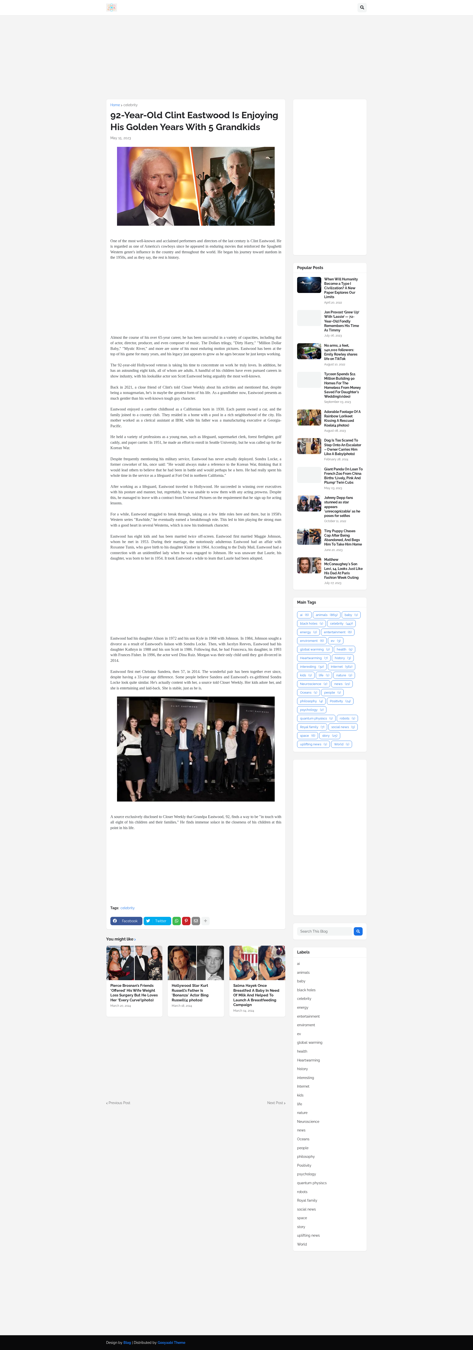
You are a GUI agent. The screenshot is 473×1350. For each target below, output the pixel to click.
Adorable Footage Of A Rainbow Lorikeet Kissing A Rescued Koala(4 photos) (342, 418)
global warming (315, 649)
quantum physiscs (316, 718)
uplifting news (313, 744)
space (307, 735)
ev (335, 641)
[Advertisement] (236, 57)
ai (304, 615)
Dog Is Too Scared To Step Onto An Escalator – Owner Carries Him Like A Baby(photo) (342, 447)
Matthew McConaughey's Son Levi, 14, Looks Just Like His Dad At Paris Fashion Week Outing (343, 569)
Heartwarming (314, 658)
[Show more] (205, 921)
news (342, 684)
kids (306, 675)
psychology (311, 710)
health (344, 649)
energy (308, 632)
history (343, 658)
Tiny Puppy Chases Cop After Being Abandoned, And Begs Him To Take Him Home (343, 538)
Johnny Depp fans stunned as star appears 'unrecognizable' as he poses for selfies (342, 507)
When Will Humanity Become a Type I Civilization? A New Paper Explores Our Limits (341, 288)
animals (327, 615)
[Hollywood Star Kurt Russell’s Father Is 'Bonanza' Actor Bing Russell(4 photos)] (196, 963)
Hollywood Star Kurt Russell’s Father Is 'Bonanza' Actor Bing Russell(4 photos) (190, 992)
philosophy (311, 701)
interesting (312, 666)
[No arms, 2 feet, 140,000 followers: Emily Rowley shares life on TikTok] (309, 351)
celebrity (130, 105)
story (329, 735)
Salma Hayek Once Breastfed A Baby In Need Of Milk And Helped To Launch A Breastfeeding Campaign (256, 995)
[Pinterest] (186, 921)
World (341, 744)
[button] (362, 7)
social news (343, 727)
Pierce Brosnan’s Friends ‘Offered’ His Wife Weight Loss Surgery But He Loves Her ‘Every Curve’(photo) (134, 992)
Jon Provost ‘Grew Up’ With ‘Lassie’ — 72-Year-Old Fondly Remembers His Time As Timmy (341, 321)
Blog (127, 1343)
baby (351, 615)
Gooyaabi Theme (171, 1343)
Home (115, 105)
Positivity (340, 701)
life (324, 675)
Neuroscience (313, 684)
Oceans (308, 692)
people (332, 692)
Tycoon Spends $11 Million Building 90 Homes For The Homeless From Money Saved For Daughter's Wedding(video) (342, 385)
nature (344, 675)
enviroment (312, 641)
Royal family (312, 727)
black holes (311, 623)
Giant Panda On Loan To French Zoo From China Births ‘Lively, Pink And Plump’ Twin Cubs (343, 476)
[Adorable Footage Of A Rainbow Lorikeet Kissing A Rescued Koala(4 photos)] (309, 418)
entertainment (338, 632)
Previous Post (119, 1103)
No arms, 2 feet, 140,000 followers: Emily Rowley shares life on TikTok (340, 352)
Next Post (275, 1103)
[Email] (196, 921)
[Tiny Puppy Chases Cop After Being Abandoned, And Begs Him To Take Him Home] (309, 537)
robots (347, 718)
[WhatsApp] (176, 921)
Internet (341, 666)
